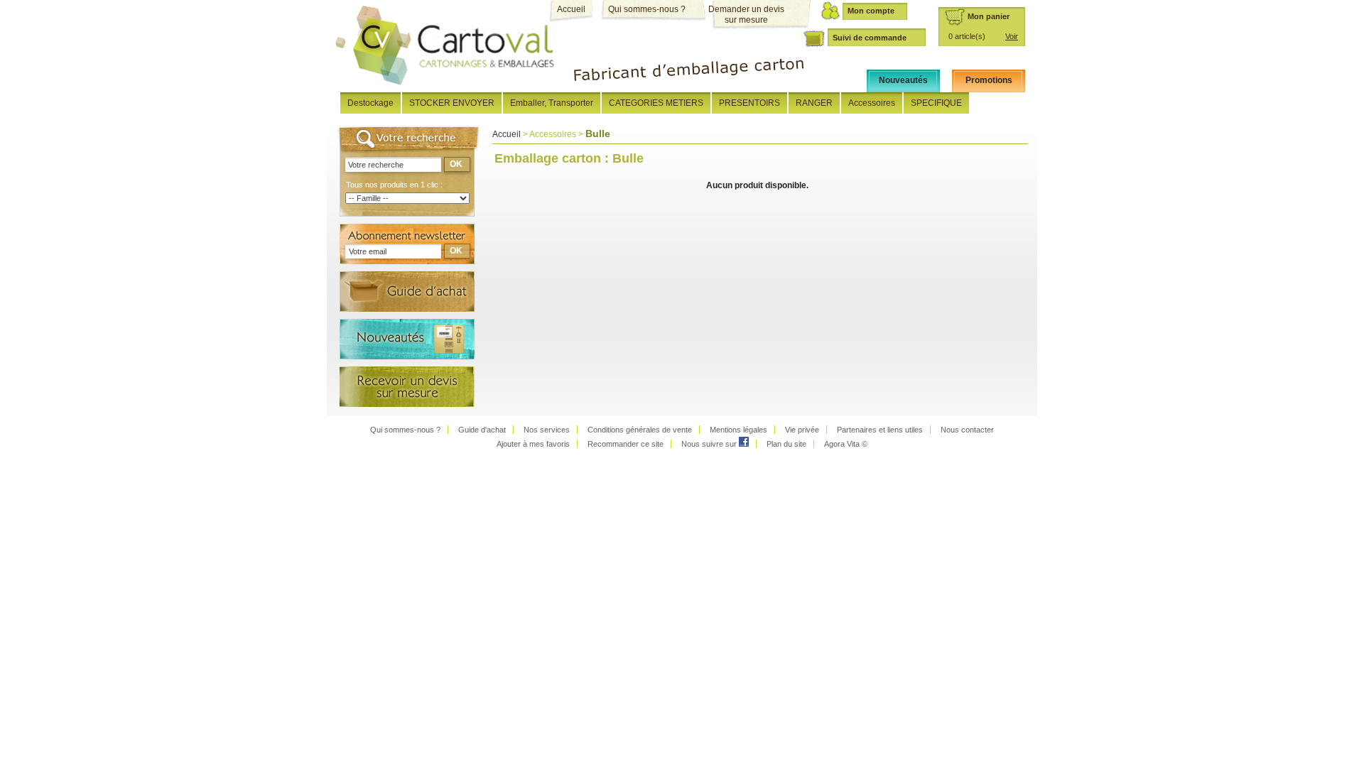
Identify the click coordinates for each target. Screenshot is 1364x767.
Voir (1011, 36)
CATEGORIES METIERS (656, 103)
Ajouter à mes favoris (533, 444)
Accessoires (871, 103)
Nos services (547, 429)
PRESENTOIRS (749, 103)
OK (456, 164)
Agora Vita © (845, 444)
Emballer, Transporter (551, 103)
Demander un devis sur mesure (746, 14)
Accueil (571, 9)
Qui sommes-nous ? (647, 9)
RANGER (814, 103)
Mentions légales (738, 429)
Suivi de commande (869, 37)
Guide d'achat (482, 429)
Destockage (370, 103)
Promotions (988, 80)
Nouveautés (903, 80)
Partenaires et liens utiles (880, 429)
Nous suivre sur (710, 444)
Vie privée (802, 429)
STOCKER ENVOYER (451, 103)
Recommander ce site (626, 444)
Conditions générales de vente (640, 429)
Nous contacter (967, 429)
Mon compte (871, 10)
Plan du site (786, 444)
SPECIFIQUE (936, 103)
